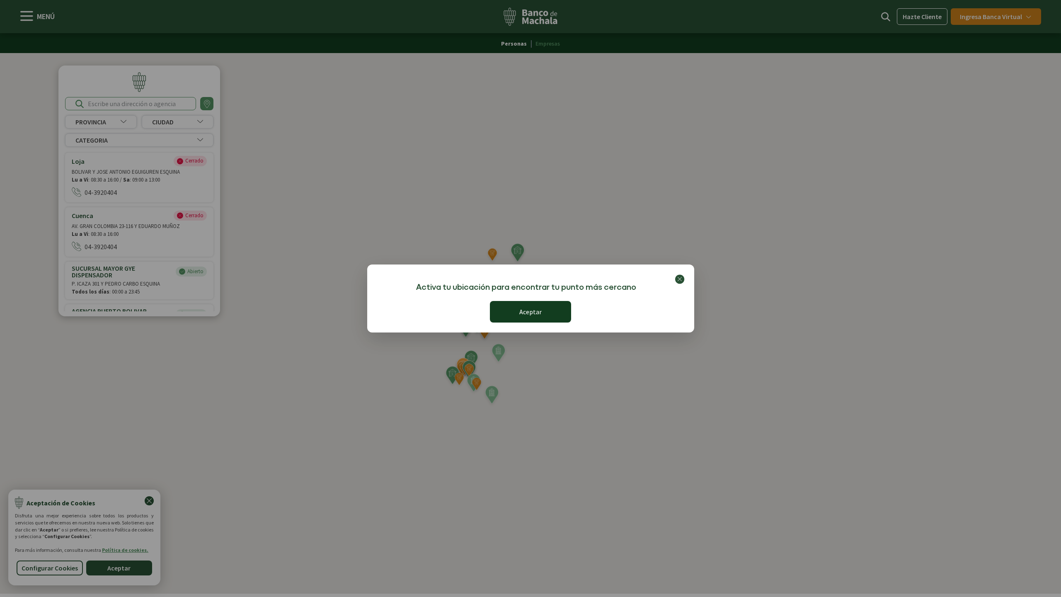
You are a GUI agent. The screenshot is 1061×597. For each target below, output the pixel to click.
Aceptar (530, 312)
